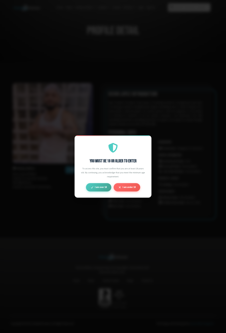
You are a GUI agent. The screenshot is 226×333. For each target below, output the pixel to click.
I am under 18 (129, 187)
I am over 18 (101, 187)
